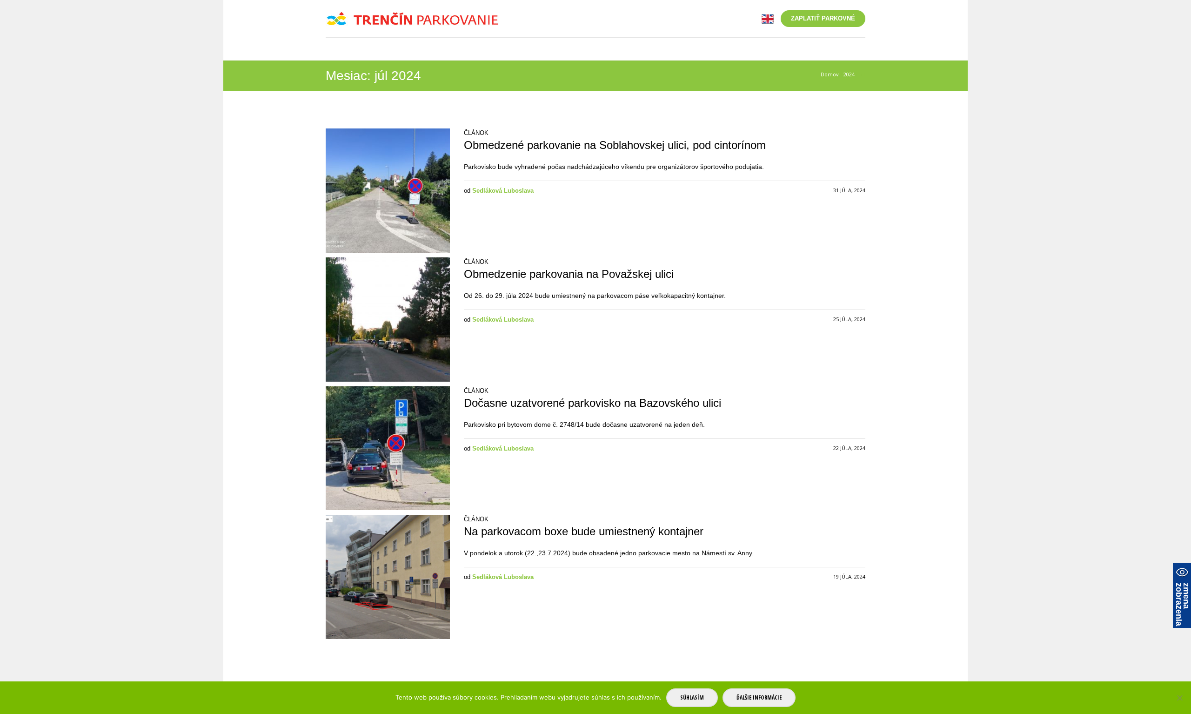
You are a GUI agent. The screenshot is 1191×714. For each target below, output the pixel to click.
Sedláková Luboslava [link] (503, 190)
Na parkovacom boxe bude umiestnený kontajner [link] (583, 531)
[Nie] (1179, 697)
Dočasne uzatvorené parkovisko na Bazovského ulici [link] (592, 403)
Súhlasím (692, 697)
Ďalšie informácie (759, 697)
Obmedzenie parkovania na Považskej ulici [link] (569, 274)
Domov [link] (830, 74)
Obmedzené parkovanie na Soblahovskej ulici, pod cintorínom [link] (615, 145)
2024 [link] (849, 74)
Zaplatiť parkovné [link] (823, 18)
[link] (768, 18)
